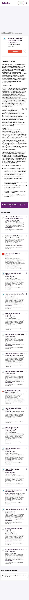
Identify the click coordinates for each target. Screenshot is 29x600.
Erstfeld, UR (9, 32)
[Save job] (24, 51)
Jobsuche (3, 32)
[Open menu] (26, 3)
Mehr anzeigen (8, 227)
